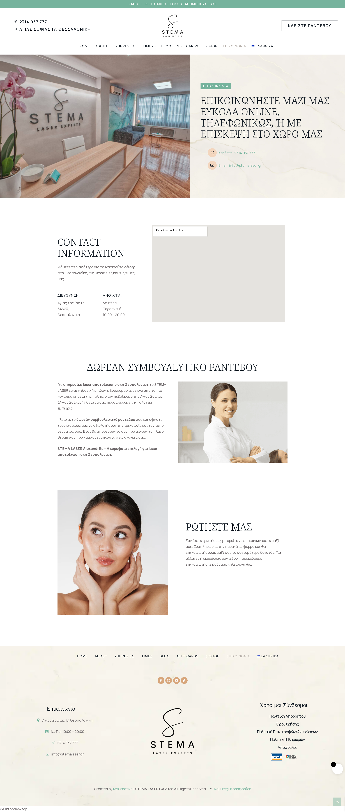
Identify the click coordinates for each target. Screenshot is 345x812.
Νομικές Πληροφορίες (232, 788)
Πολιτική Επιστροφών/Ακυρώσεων (287, 731)
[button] (172, 4)
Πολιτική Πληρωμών (287, 739)
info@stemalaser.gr (67, 754)
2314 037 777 (67, 742)
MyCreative (123, 788)
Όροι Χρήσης (287, 724)
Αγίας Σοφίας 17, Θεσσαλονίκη (67, 720)
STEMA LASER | (147, 788)
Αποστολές (287, 747)
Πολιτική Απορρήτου (288, 716)
